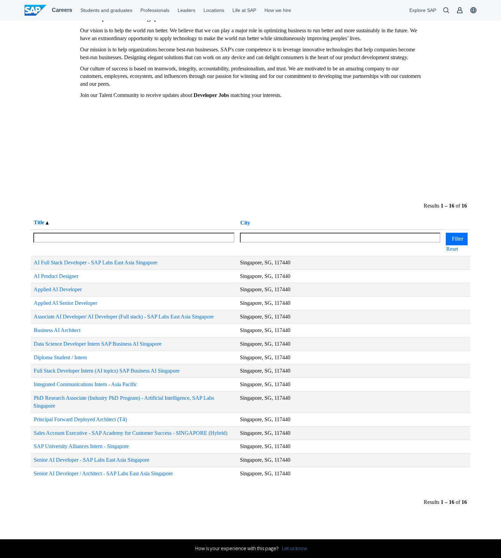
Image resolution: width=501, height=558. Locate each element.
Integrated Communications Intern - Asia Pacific (85, 384)
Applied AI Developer (58, 289)
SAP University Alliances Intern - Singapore (81, 446)
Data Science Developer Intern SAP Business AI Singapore (98, 344)
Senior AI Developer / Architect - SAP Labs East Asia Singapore (103, 473)
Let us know (294, 548)
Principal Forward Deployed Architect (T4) (80, 419)
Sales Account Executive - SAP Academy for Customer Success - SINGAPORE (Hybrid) (130, 433)
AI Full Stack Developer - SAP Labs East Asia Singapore (95, 262)
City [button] (245, 223)
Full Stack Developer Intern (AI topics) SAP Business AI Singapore (107, 371)
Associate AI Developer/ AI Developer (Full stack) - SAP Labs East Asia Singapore (124, 316)
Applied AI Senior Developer (65, 303)
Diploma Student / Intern (60, 357)
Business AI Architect (57, 330)
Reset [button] (452, 249)
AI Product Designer (56, 276)
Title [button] (40, 222)
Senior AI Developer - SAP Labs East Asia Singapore (91, 460)
